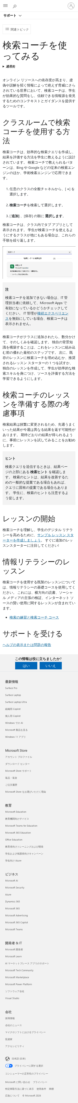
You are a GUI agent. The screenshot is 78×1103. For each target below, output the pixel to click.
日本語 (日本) (19, 1058)
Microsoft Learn (13, 956)
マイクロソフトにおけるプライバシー (25, 1032)
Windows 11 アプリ (15, 736)
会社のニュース (13, 1025)
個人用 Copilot (13, 715)
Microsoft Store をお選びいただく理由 (25, 791)
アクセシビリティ (14, 1046)
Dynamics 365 (12, 901)
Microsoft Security (14, 887)
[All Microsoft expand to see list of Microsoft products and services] (5, 6)
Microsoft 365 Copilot (16, 922)
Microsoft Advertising (16, 915)
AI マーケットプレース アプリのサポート (27, 963)
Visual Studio (12, 998)
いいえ (51, 665)
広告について (12, 1095)
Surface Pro (11, 688)
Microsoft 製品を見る (16, 729)
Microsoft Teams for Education (21, 825)
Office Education (13, 839)
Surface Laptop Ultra (16, 702)
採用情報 (10, 1018)
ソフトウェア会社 (14, 991)
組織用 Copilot (13, 709)
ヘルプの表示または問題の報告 (27, 644)
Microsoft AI (11, 880)
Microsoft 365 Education (18, 832)
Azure (8, 894)
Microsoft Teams (14, 929)
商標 (51, 1088)
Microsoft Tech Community (19, 970)
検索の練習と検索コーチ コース (34, 617)
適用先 (10, 66)
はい (26, 665)
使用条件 (41, 1088)
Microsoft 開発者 (14, 949)
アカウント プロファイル (18, 756)
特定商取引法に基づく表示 (19, 1088)
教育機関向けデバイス (17, 818)
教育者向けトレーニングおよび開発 (24, 846)
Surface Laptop (13, 695)
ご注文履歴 (11, 784)
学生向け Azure (13, 860)
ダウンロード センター (17, 763)
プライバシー (40, 1082)
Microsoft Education (15, 811)
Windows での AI (14, 722)
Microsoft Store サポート (18, 770)
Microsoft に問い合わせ (17, 1082)
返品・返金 (11, 777)
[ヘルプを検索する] (15, 5)
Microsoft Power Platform (18, 984)
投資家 (8, 1039)
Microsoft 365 (12, 908)
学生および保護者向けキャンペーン (24, 853)
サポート (10, 15)
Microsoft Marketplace (17, 977)
